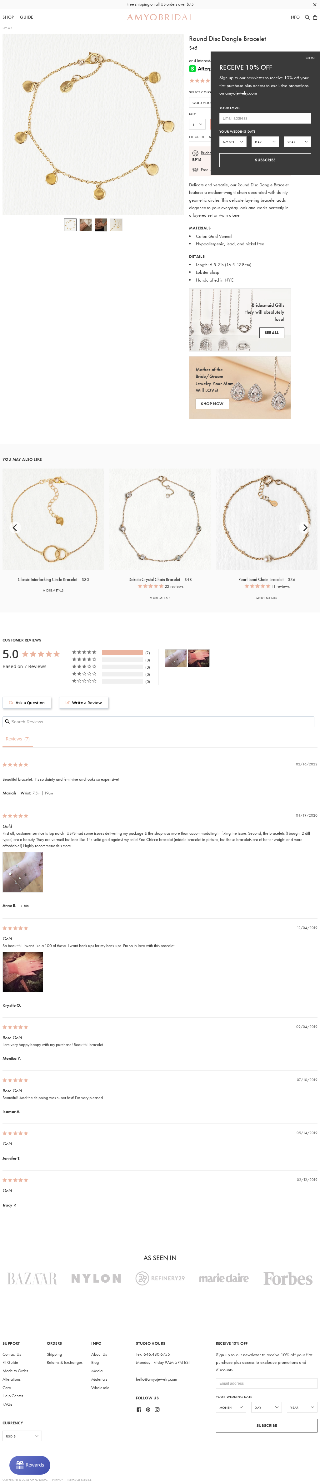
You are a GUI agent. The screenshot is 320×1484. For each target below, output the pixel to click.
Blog (95, 1362)
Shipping (54, 1354)
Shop (8, 17)
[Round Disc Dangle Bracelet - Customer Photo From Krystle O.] (198, 658)
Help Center (12, 1395)
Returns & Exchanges (64, 1362)
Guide (26, 17)
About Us (99, 1354)
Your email (229, 108)
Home (7, 28)
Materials (99, 1379)
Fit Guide (197, 137)
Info (294, 17)
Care (6, 1387)
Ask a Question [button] (30, 702)
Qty (192, 114)
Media (96, 1370)
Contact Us (11, 1354)
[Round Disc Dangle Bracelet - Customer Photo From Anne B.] (176, 658)
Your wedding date (234, 1396)
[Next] (305, 527)
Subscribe (267, 1425)
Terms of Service (79, 1480)
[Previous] (15, 527)
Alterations (11, 1379)
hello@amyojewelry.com (156, 1379)
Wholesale (100, 1387)
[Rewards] (29, 1465)
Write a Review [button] (87, 702)
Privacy (57, 1480)
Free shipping (138, 4)
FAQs (7, 1404)
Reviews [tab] (14, 739)
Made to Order (15, 1370)
